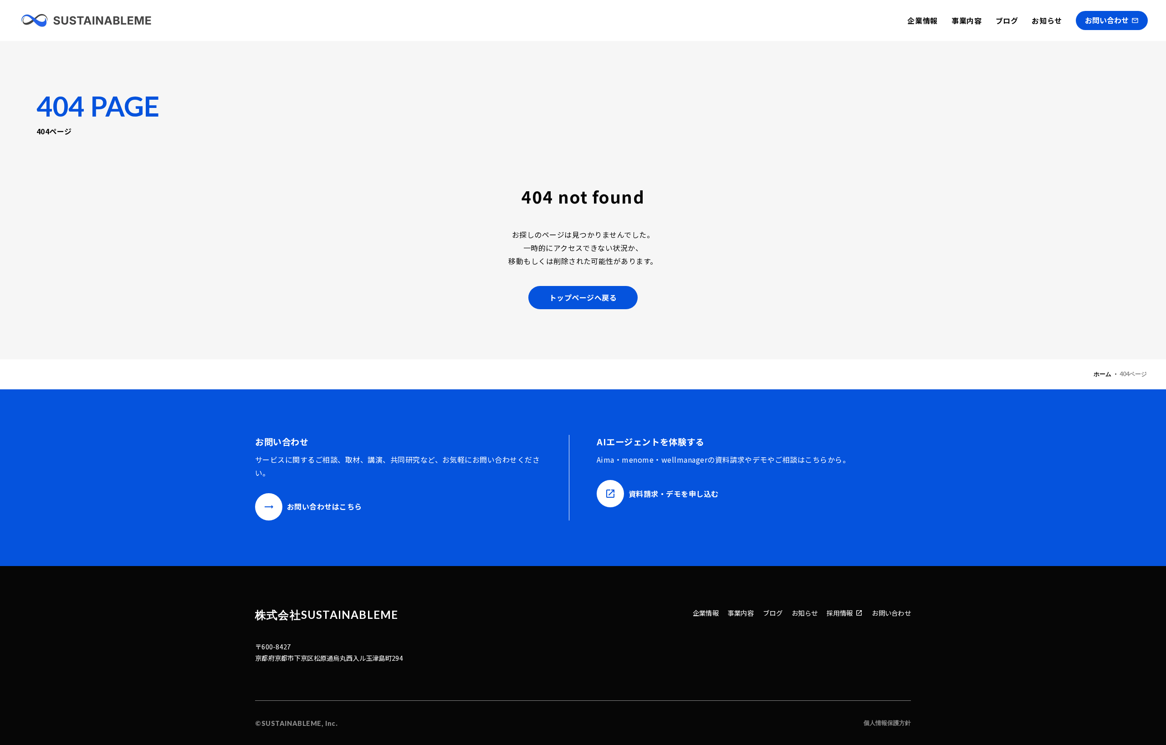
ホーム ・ (1106, 374)
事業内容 (966, 20)
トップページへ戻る (583, 297)
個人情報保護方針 (887, 722)
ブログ (1007, 20)
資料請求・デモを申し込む (674, 493)
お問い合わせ (891, 612)
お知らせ (1047, 20)
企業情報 (922, 20)
